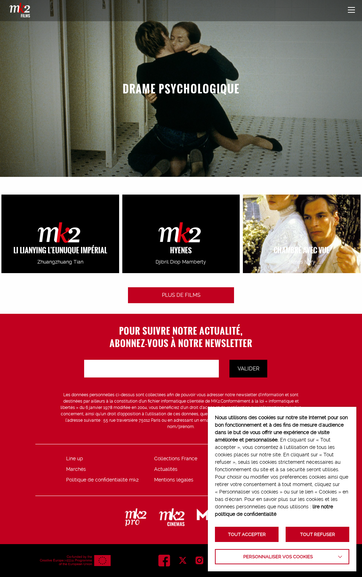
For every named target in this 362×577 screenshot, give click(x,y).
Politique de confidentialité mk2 (102, 480)
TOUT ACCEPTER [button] (247, 534)
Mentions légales (173, 480)
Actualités (165, 469)
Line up (74, 458)
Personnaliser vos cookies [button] (278, 556)
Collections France (175, 458)
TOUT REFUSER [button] (317, 534)
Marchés (76, 469)
